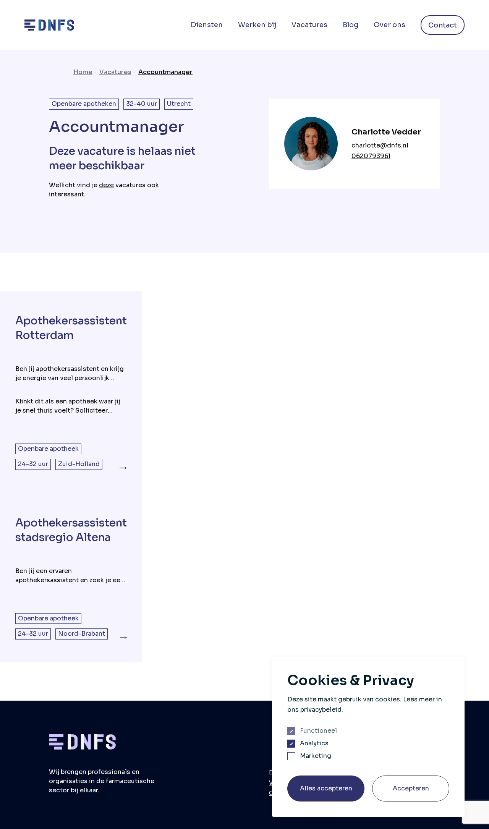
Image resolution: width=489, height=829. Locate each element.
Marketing (315, 756)
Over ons (389, 25)
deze (106, 185)
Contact (442, 25)
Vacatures (309, 25)
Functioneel (318, 731)
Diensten (207, 25)
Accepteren (411, 788)
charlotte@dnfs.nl (379, 145)
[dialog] (368, 737)
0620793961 (370, 156)
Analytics (314, 743)
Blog (350, 25)
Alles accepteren (326, 788)
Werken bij (257, 25)
